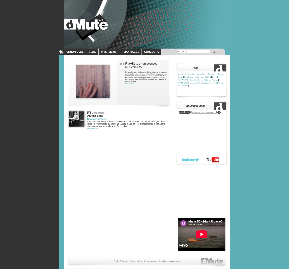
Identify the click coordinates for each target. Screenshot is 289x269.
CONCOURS (151, 51)
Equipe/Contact (121, 261)
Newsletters (174, 261)
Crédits (162, 261)
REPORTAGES (130, 51)
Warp (208, 76)
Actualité (182, 74)
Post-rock (212, 74)
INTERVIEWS (109, 51)
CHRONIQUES (75, 51)
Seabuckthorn (207, 83)
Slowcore (183, 79)
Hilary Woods (194, 80)
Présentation (150, 261)
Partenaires (136, 261)
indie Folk (216, 77)
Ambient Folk (195, 83)
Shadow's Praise (97, 119)
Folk (216, 82)
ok (219, 112)
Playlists (191, 74)
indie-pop (199, 77)
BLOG (92, 51)
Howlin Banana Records (209, 80)
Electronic (188, 77)
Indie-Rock (202, 74)
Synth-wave (183, 83)
